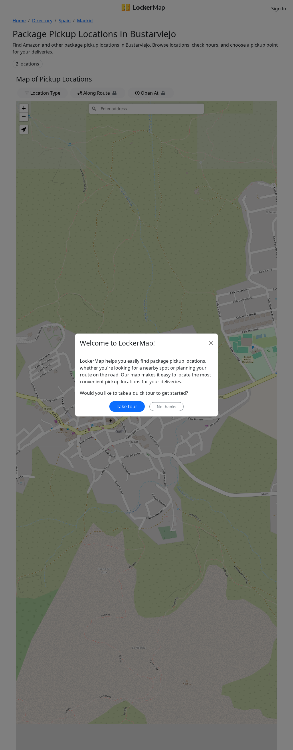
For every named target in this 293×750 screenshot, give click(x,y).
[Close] (210, 343)
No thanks (166, 406)
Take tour (127, 406)
